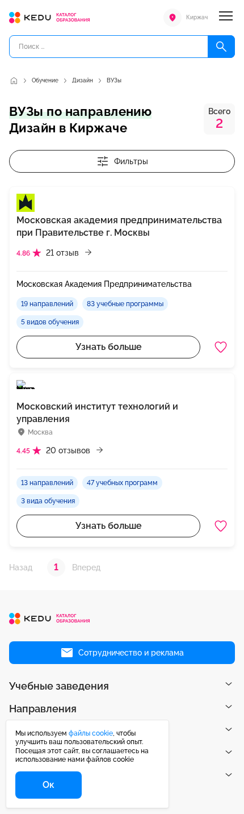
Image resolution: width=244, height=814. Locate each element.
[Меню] (226, 17)
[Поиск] (221, 46)
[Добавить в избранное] (221, 347)
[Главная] (13, 80)
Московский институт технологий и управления (97, 412)
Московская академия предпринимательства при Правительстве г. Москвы (119, 226)
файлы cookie (91, 733)
